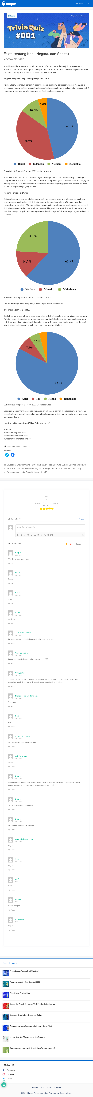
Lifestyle (57, 464)
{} (48, 535)
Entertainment (23, 464)
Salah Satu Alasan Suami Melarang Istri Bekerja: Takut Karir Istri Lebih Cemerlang (44, 468)
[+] (51, 535)
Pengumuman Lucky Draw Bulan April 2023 (27, 472)
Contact (57, 1087)
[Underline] (24, 534)
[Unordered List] (35, 534)
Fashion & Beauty (39, 464)
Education (11, 464)
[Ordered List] (31, 534)
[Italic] (21, 534)
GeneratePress (65, 1093)
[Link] (45, 534)
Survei (65, 464)
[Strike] (28, 534)
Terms (49, 1087)
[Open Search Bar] (89, 3)
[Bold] (18, 534)
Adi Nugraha (21, 756)
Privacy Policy (38, 1087)
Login (83, 519)
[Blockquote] (38, 534)
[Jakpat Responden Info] (9, 3)
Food (49, 464)
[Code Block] (41, 534)
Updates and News (77, 464)
